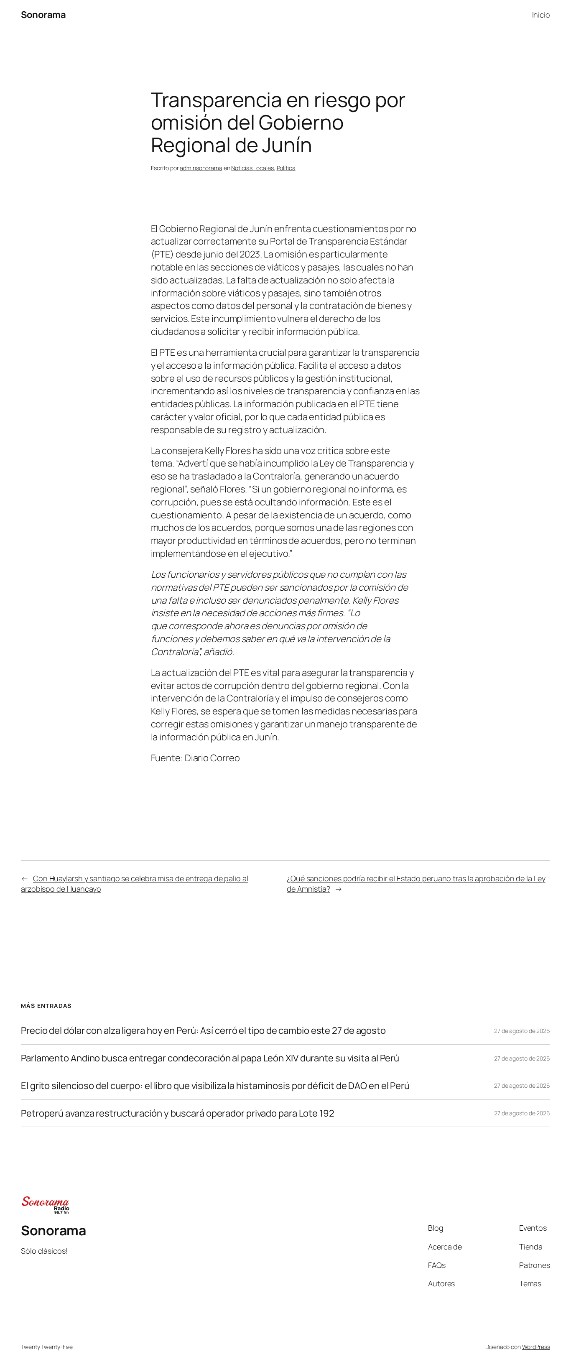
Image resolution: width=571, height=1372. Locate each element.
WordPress (536, 1347)
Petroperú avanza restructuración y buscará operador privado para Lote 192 (177, 1113)
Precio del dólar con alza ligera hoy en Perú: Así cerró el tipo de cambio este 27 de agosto (203, 1030)
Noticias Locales (252, 168)
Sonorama (43, 14)
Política (286, 168)
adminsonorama (201, 168)
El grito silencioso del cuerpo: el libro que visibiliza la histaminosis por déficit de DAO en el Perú (215, 1086)
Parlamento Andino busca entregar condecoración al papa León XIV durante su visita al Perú (210, 1058)
